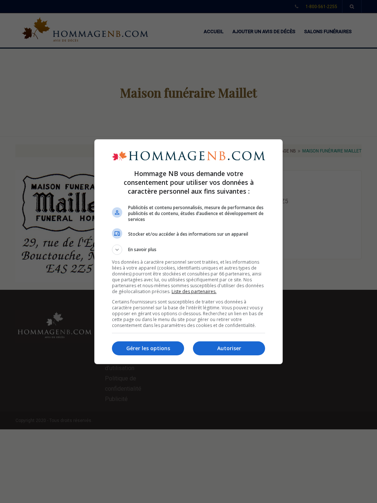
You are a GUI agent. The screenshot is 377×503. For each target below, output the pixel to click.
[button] (188, 250)
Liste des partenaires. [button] (194, 291)
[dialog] (188, 251)
